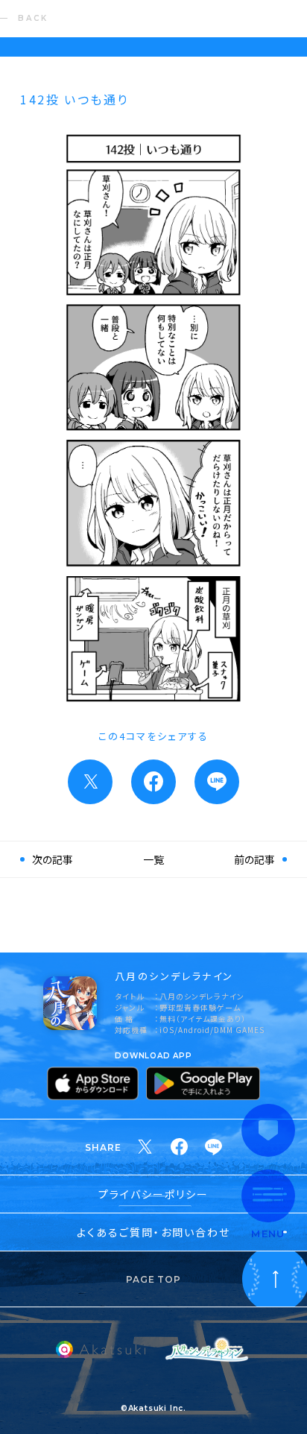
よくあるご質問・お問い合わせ (153, 1232)
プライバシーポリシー (153, 1194)
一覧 (153, 859)
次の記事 (52, 859)
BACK (33, 18)
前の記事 (254, 859)
